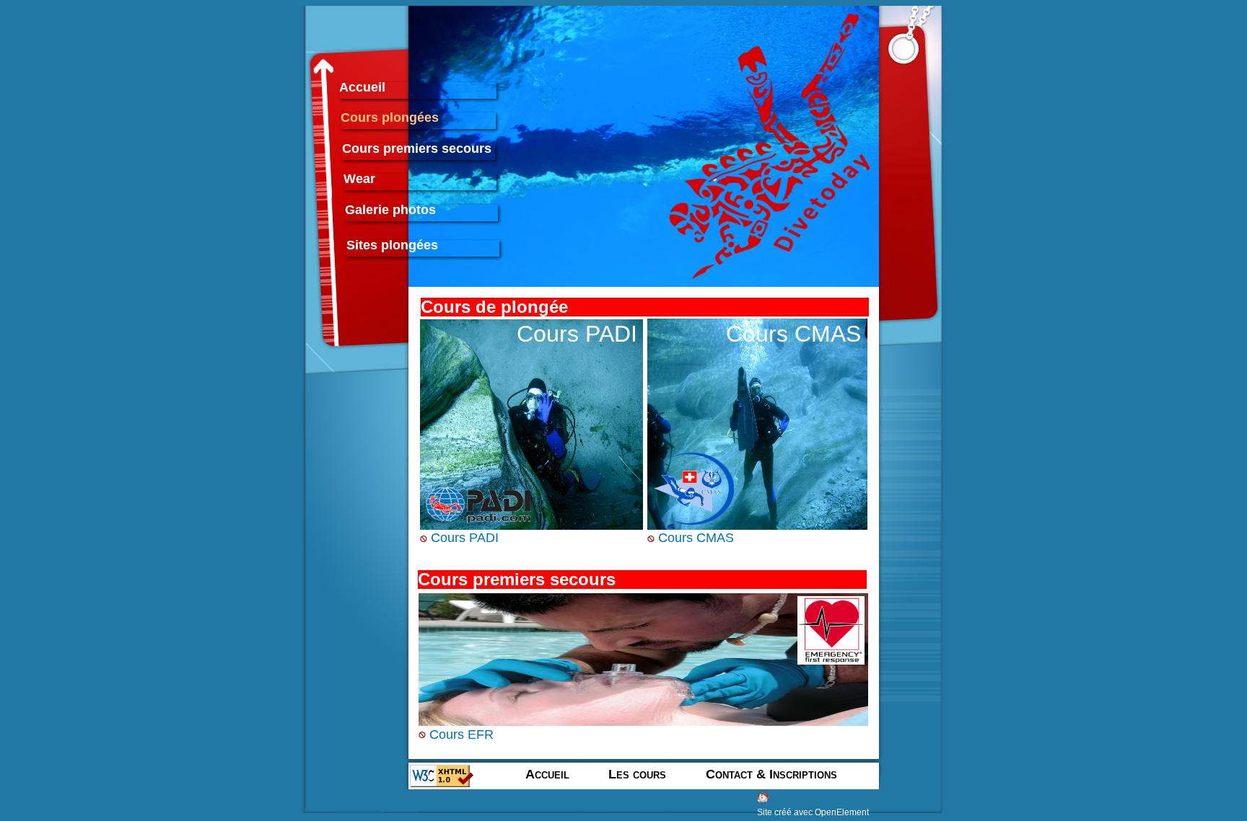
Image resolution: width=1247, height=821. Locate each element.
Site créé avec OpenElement (813, 812)
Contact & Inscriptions (771, 775)
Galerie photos (390, 211)
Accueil (362, 88)
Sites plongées (392, 246)
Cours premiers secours (416, 149)
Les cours (637, 774)
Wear (359, 180)
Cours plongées (390, 118)
